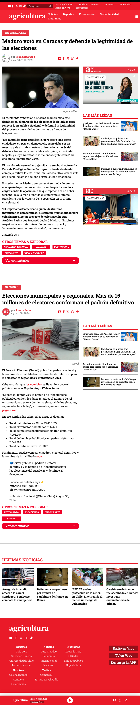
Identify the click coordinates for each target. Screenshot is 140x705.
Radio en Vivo (62, 8)
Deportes (68, 14)
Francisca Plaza (25, 56)
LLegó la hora (73, 651)
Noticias (53, 14)
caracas (41, 246)
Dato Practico (49, 651)
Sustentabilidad (109, 14)
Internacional (15, 32)
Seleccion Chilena (21, 656)
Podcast (109, 4)
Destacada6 (11, 512)
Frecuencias (82, 8)
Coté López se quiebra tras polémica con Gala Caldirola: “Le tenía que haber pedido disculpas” (118, 141)
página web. (10, 410)
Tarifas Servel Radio (46, 679)
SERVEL (11, 518)
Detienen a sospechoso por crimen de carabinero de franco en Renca (52, 594)
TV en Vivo (125, 4)
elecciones (11, 253)
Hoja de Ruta (73, 665)
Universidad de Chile (21, 660)
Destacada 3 (61, 246)
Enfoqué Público (73, 660)
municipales (52, 512)
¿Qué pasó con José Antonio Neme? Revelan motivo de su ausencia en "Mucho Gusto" (101, 126)
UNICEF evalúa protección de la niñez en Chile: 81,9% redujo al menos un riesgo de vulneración (87, 596)
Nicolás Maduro (34, 253)
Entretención (87, 14)
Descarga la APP (64, 4)
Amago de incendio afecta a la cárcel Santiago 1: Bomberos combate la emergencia (17, 594)
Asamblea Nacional (16, 246)
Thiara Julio (23, 310)
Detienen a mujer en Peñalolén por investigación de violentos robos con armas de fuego (119, 171)
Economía (49, 656)
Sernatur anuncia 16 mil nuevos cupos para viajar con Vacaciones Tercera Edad (100, 156)
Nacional (11, 287)
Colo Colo (21, 651)
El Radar (73, 656)
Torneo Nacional (21, 665)
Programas (54, 18)
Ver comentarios (17, 260)
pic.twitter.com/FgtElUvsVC (27, 489)
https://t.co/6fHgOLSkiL (24, 486)
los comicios (34, 384)
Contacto (18, 679)
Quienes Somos (18, 674)
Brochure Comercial (89, 4)
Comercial (46, 674)
